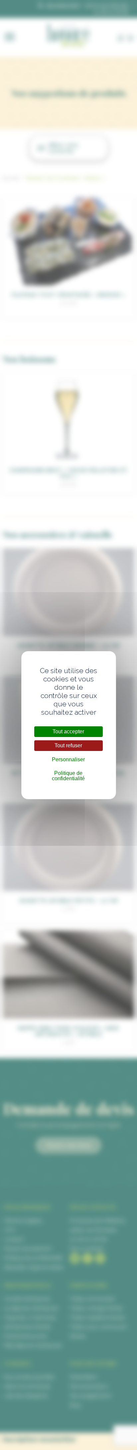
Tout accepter (68, 731)
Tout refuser (68, 745)
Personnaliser (68, 759)
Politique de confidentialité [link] (68, 775)
